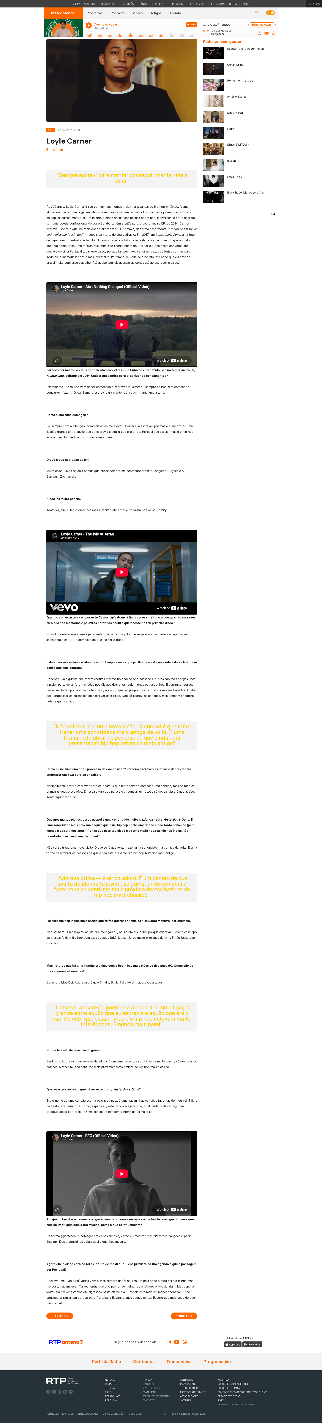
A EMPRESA (223, 1379)
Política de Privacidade (60, 1413)
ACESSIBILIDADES (189, 1396)
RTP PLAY (147, 1379)
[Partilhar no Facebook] (47, 150)
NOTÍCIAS (110, 1379)
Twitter (54, 1392)
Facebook (48, 1392)
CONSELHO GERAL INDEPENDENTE (235, 1383)
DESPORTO (110, 1383)
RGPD (220, 1400)
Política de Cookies (87, 1413)
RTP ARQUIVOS (112, 1396)
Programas (95, 13)
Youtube (65, 1392)
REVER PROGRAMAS (153, 1388)
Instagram (60, 1392)
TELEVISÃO (110, 1388)
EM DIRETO (148, 1383)
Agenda (175, 13)
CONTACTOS (186, 1379)
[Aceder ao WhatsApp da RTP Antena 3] (273, 33)
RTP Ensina (217, 3)
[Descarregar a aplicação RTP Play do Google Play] (252, 1344)
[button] (270, 13)
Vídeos (138, 13)
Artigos (156, 13)
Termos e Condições (113, 1413)
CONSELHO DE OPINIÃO (229, 1388)
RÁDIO (108, 1392)
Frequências (179, 1361)
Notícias (90, 3)
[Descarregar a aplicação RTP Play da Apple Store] (233, 1344)
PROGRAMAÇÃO (261, 25)
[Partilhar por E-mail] (61, 150)
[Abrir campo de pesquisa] (256, 13)
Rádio (143, 3)
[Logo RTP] (62, 1381)
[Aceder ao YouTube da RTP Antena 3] (266, 33)
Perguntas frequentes (156, 1396)
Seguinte (182, 1316)
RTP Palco (176, 3)
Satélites (185, 1400)
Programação (217, 1361)
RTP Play (157, 3)
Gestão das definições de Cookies (236, 1404)
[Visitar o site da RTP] (76, 3)
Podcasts (118, 13)
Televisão (127, 3)
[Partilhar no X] (54, 150)
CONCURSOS (149, 1392)
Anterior (61, 1316)
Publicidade (134, 1413)
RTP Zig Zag (196, 3)
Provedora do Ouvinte (193, 1392)
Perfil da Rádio (106, 1361)
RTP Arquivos (239, 3)
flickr (71, 1392)
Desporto (108, 3)
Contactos (143, 1361)
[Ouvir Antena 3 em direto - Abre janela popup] (63, 28)
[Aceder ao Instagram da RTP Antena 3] (259, 33)
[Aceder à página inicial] (63, 13)
